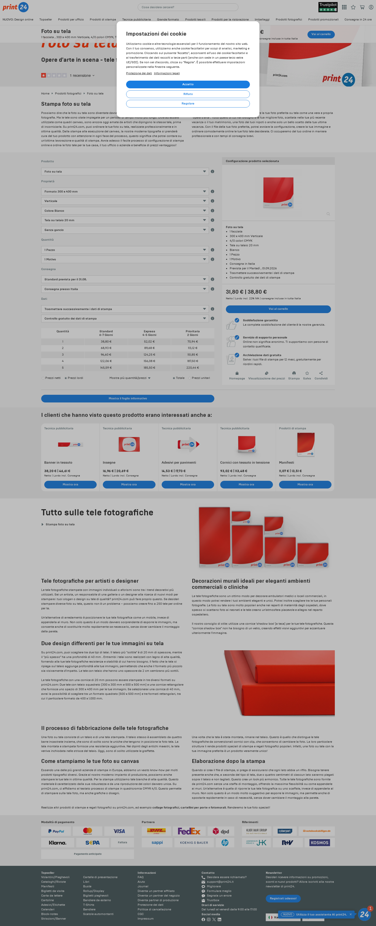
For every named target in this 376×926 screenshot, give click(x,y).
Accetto (188, 84)
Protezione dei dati (139, 73)
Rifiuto (188, 94)
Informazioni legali (167, 73)
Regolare (188, 103)
